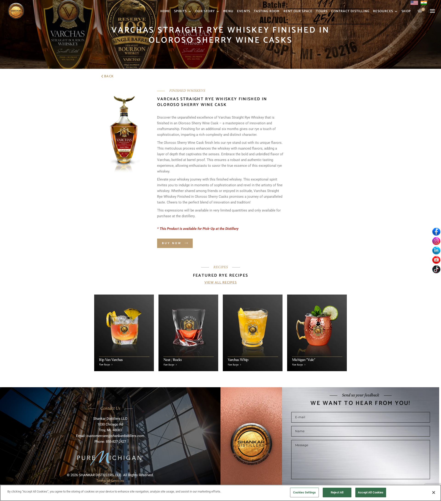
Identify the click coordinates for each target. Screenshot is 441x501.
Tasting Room (267, 11)
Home (165, 11)
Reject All (337, 492)
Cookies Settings (304, 492)
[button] (107, 76)
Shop (406, 11)
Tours (322, 11)
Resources (383, 11)
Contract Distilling (350, 11)
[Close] (434, 492)
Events (243, 11)
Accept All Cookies (370, 492)
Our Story (205, 11)
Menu (228, 11)
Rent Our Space (298, 11)
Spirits (180, 11)
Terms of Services (110, 481)
